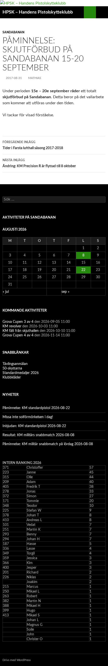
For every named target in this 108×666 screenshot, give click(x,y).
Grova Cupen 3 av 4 (18, 322)
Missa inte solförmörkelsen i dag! (28, 417)
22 (83, 270)
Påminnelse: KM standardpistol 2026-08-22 (36, 408)
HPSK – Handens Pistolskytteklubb (38, 12)
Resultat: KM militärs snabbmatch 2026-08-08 (38, 435)
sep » (65, 292)
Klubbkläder (12, 377)
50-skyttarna (12, 368)
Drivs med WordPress (17, 659)
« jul (6, 292)
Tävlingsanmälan (15, 364)
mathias (34, 77)
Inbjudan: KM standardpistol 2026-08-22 (34, 426)
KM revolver (12, 326)
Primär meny (102, 12)
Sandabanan (13, 32)
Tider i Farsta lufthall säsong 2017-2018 (33, 145)
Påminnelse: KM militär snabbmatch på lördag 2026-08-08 (48, 444)
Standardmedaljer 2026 (21, 373)
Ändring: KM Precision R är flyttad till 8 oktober (39, 163)
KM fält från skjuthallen (21, 331)
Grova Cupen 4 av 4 (18, 335)
